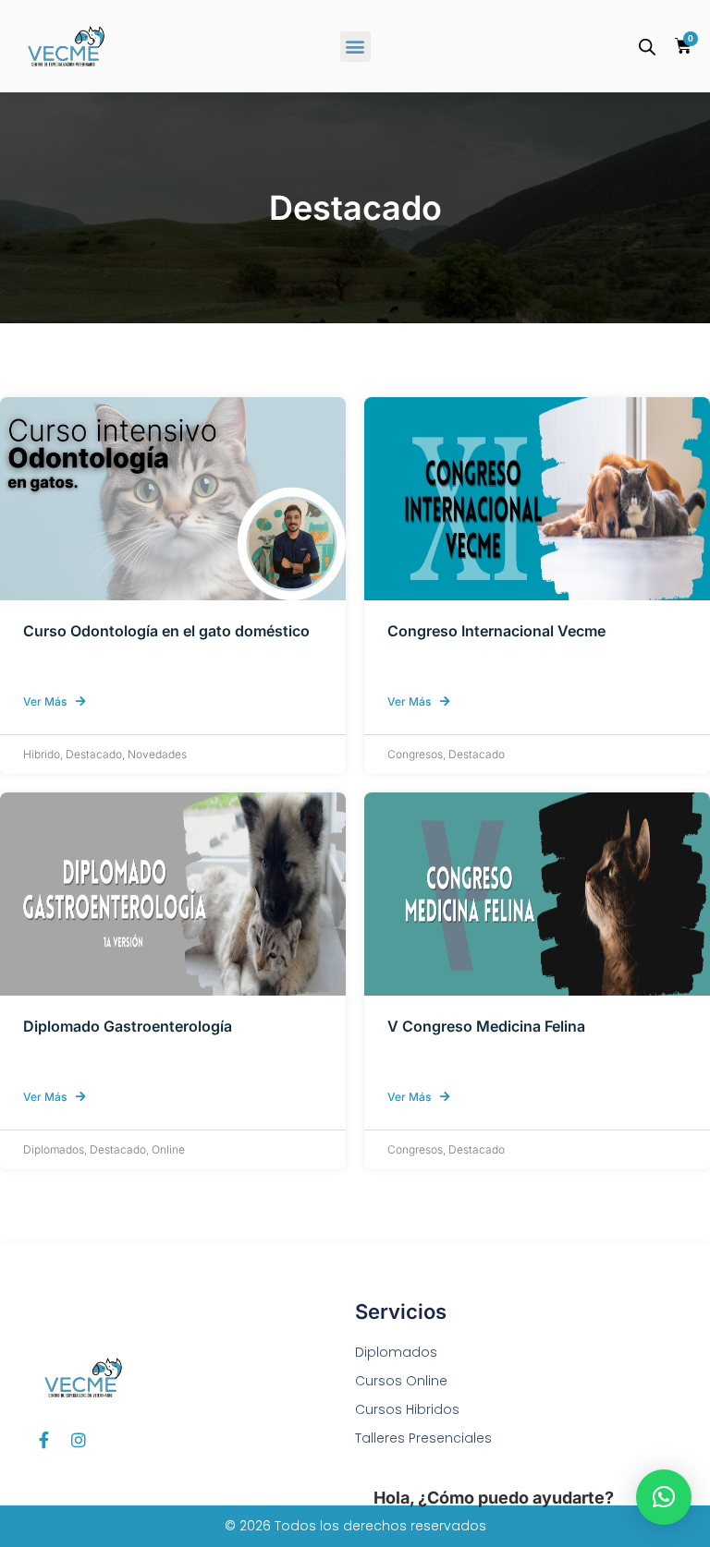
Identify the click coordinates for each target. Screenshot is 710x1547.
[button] (355, 46)
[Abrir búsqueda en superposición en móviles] (647, 46)
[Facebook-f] (43, 1440)
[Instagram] (78, 1440)
